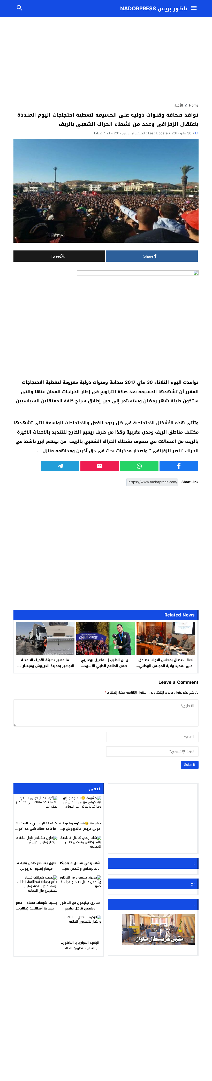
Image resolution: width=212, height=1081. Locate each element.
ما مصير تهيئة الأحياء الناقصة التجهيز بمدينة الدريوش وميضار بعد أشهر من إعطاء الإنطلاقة (45, 666)
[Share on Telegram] (60, 466)
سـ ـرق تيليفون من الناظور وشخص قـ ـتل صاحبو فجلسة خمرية (80, 908)
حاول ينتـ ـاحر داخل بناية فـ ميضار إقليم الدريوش (36, 866)
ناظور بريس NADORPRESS (153, 8)
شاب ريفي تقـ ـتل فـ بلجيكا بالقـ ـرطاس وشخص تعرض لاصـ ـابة (80, 868)
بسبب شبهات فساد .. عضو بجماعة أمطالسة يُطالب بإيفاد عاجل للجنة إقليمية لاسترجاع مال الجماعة (36, 911)
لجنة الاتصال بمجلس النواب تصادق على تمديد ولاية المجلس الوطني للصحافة (165, 666)
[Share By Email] (100, 466)
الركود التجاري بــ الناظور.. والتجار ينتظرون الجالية (80, 945)
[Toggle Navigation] (195, 8)
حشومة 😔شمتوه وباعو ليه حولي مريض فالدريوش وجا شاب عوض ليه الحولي (80, 828)
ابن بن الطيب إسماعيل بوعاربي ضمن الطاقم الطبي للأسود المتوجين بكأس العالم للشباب (106, 666)
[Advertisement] (106, 57)
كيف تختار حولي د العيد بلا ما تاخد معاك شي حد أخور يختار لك (36, 828)
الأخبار (178, 105)
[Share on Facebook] (179, 466)
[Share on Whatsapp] (139, 466)
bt (197, 133)
